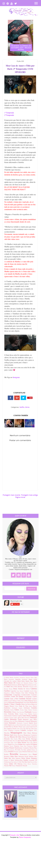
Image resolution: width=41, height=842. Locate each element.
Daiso (22, 700)
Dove (17, 706)
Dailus (19, 700)
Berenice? (32, 684)
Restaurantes (24, 754)
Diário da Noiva (26, 704)
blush (8, 686)
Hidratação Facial (16, 719)
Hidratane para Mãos (30, 719)
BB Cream (17, 683)
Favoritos (8, 712)
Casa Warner (20, 691)
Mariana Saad (9, 735)
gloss (19, 717)
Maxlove (34, 737)
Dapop (35, 700)
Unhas (11, 764)
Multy (11, 740)
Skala (13, 760)
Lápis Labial (26, 726)
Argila (31, 679)
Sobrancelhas (19, 760)
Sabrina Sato (33, 756)
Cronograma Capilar (30, 696)
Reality (7, 754)
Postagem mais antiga (29, 495)
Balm (24, 681)
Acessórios (23, 677)
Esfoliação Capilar (18, 708)
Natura (23, 740)
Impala (31, 723)
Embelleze (8, 708)
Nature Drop (28, 740)
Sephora (18, 758)
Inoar (35, 723)
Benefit (27, 684)
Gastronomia (8, 715)
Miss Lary (22, 739)
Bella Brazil (8, 685)
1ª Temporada (9, 112)
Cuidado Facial (25, 699)
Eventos (35, 710)
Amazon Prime (30, 677)
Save (30, 398)
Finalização (28, 712)
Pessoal (12, 748)
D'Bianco (14, 700)
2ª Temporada (9, 115)
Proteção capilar (18, 751)
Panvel (12, 746)
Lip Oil (25, 728)
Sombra (26, 760)
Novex (6, 744)
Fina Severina (21, 712)
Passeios (17, 746)
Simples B (7, 760)
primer (29, 750)
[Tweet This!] (23, 398)
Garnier (35, 714)
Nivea (35, 742)
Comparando (8, 695)
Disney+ (13, 706)
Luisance (24, 730)
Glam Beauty (27, 715)
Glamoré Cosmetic (9, 717)
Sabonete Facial (23, 756)
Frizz (26, 714)
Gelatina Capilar (17, 715)
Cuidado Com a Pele (11, 699)
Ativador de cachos (10, 681)
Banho (28, 681)
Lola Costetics (9, 730)
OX (31, 744)
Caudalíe (27, 691)
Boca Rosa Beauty (17, 686)
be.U (22, 683)
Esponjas (7, 710)
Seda (14, 758)
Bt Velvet (27, 689)
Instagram (16, 377)
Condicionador (26, 695)
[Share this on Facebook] (10, 398)
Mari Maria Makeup (30, 733)
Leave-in (32, 726)
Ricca (31, 754)
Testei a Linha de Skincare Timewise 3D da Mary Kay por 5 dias (27, 793)
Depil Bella (27, 702)
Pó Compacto (11, 749)
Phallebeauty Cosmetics (22, 748)
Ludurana (18, 730)
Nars (19, 740)
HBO (22, 717)
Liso (35, 728)
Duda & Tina (24, 706)
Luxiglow (30, 730)
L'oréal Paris (8, 726)
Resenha (15, 754)
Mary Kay (7, 737)
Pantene (7, 746)
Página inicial (20, 497)
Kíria (18, 725)
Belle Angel (21, 685)
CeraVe (32, 691)
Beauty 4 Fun (33, 683)
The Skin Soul (26, 762)
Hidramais (27, 717)
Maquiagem (17, 732)
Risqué (35, 754)
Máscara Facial (27, 737)
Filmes (14, 712)
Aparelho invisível (21, 679)
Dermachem (33, 702)
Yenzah (25, 765)
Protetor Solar (26, 751)
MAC (35, 730)
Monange (34, 739)
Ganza (30, 714)
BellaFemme (15, 684)
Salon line (8, 758)
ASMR (35, 679)
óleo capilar (26, 744)
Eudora (17, 710)
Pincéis (32, 748)
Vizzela (6, 765)
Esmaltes (34, 708)
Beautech (26, 683)
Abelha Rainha (9, 677)
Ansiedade (12, 679)
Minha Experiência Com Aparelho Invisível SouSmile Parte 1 (27, 807)
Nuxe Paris (15, 744)
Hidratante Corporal (24, 721)
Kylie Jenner (27, 725)
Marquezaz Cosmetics (30, 735)
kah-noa (14, 725)
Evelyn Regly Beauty (26, 710)
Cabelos (34, 689)
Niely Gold (14, 742)
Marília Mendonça (18, 735)
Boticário (26, 686)
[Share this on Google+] (17, 398)
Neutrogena (7, 742)
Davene (6, 702)
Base (32, 681)
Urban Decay (27, 764)
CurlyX (10, 700)
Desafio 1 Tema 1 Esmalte (12, 704)
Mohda (28, 739)
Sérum (28, 758)
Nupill (10, 744)
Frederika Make (14, 714)
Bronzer (6, 688)
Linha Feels (20, 728)
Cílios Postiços (16, 693)
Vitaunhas (34, 764)
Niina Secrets (22, 742)
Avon (19, 681)
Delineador (11, 702)
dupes (31, 706)
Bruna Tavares (18, 689)
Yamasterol (19, 765)
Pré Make (24, 749)
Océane (20, 744)
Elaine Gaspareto (25, 837)
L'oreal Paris (34, 725)
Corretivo (7, 696)
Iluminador (13, 723)
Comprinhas (17, 695)
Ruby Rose (14, 756)
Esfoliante (27, 708)
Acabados (17, 677)
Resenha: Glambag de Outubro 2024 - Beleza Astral (21, 48)
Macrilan (7, 733)
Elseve (35, 706)
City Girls (25, 693)
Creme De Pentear (17, 696)
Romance (7, 756)
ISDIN (6, 725)
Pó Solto (18, 750)
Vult (10, 765)
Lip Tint (31, 728)
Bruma (11, 688)
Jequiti (10, 725)
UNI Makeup (19, 764)
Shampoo (34, 758)
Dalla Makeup (28, 700)
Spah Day (11, 762)
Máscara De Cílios (16, 737)
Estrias (12, 710)
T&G (20, 762)
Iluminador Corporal (23, 723)
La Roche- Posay (17, 726)
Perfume (7, 748)
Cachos (7, 691)
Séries (27, 407)
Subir (35, 838)
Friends (22, 714)
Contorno (34, 695)
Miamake (7, 739)
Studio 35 (16, 762)
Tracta (6, 764)
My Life (15, 740)
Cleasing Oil (33, 693)
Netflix (22, 407)
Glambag (34, 715)
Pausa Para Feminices (27, 746)
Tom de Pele (34, 762)
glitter (16, 717)
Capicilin (13, 691)
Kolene (22, 725)
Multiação (7, 740)
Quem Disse (34, 751)
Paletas (35, 744)
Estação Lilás (15, 835)
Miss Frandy (14, 739)
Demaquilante (19, 702)
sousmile (32, 760)
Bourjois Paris (33, 686)
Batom (11, 683)
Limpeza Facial (12, 728)
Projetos (11, 751)
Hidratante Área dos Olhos (11, 721)
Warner (14, 765)
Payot (35, 746)
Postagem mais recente (11, 495)
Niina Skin (30, 742)
